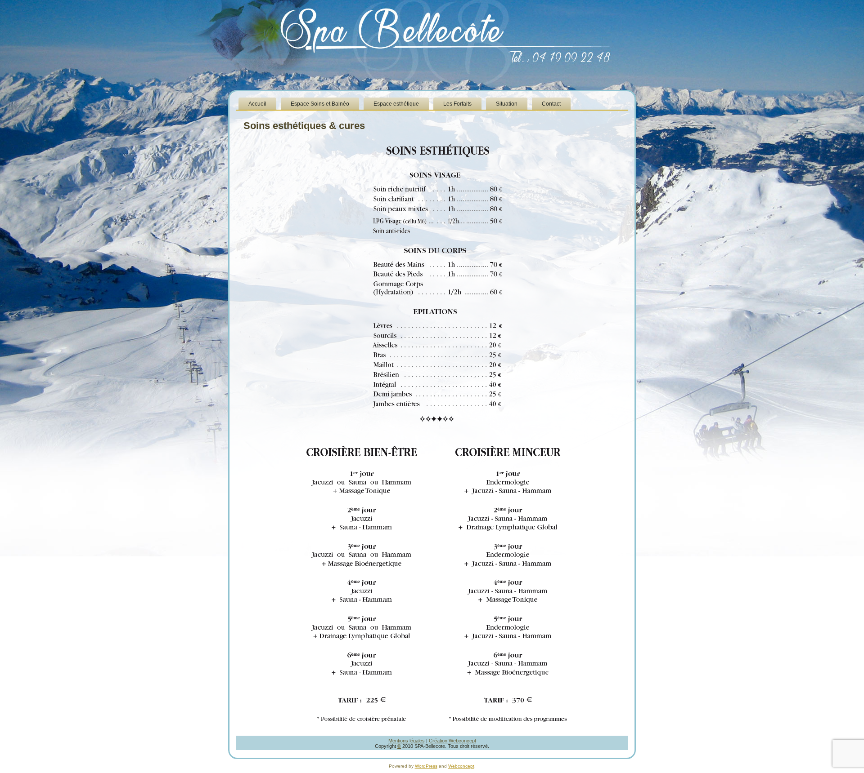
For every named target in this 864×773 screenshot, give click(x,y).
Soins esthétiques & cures (304, 125)
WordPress (426, 766)
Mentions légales (406, 740)
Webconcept (461, 766)
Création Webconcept (452, 740)
